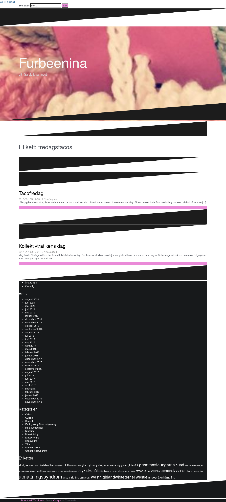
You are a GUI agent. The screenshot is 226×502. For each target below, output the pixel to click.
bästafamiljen (46, 465)
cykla (91, 465)
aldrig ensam (26, 465)
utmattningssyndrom (40, 476)
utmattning (179, 471)
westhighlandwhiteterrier (113, 477)
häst (186, 465)
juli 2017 (29, 375)
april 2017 (30, 385)
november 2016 (33, 401)
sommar (131, 471)
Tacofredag (31, 192)
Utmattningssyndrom (36, 450)
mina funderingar (34, 427)
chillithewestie (70, 465)
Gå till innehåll (7, 1)
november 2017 (33, 362)
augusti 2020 (32, 299)
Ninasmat (30, 431)
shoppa (121, 471)
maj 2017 (30, 382)
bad (36, 465)
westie (142, 477)
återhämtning (166, 477)
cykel (83, 465)
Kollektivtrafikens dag (42, 245)
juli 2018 (29, 335)
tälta (157, 471)
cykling (99, 465)
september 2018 (34, 329)
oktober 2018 (32, 325)
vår (88, 477)
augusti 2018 (32, 332)
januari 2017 (31, 395)
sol (126, 471)
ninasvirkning (40, 471)
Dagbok (53, 199)
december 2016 (33, 398)
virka (65, 477)
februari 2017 (32, 391)
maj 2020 (30, 305)
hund (180, 464)
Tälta (27, 444)
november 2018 (33, 322)
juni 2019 (30, 309)
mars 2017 (31, 388)
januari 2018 (31, 355)
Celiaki (28, 414)
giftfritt (124, 465)
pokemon (62, 471)
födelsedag (114, 465)
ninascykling (29, 471)
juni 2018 (30, 339)
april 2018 (30, 345)
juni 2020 (30, 302)
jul (202, 465)
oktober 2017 (32, 365)
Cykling (29, 417)
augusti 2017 (32, 372)
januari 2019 (31, 315)
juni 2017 (30, 378)
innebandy (194, 465)
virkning (74, 477)
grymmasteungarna (157, 464)
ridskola (106, 471)
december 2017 (33, 358)
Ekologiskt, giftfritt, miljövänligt (41, 424)
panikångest (52, 471)
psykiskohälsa (89, 470)
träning (147, 471)
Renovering (31, 440)
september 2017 (34, 368)
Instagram (31, 282)
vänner (83, 477)
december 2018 (33, 319)
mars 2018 (31, 348)
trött (153, 471)
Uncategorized (33, 447)
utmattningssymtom (194, 471)
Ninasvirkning (32, 437)
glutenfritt (133, 465)
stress (139, 471)
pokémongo (72, 471)
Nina (46, 199)
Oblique (57, 500)
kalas (21, 471)
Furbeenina (53, 62)
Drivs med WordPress (32, 500)
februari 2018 (32, 352)
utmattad (167, 470)
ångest (152, 477)
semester (113, 471)
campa (58, 465)
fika (106, 465)
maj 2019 (30, 312)
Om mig (29, 286)
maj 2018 (30, 342)
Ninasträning (32, 434)
